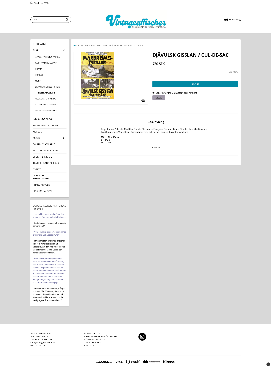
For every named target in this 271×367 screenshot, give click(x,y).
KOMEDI (39, 74)
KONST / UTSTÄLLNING (45, 125)
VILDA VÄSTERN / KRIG (45, 98)
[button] (232, 19)
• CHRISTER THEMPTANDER (41, 177)
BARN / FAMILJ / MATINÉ (46, 63)
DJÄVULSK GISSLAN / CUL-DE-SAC (126, 45)
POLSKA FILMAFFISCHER (46, 110)
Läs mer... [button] (233, 71)
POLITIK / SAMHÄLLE (44, 144)
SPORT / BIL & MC (42, 156)
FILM (35, 50)
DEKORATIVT (39, 43)
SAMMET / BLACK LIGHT (45, 150)
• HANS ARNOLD (41, 184)
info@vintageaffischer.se (42, 342)
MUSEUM (38, 131)
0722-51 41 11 (37, 345)
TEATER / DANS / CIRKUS (46, 162)
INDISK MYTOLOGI (42, 119)
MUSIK (38, 80)
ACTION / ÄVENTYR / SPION (47, 57)
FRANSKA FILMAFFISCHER (46, 104)
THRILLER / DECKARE (45, 92)
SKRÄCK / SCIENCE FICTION (47, 86)
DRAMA (38, 69)
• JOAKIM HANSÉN (42, 191)
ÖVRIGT (37, 169)
